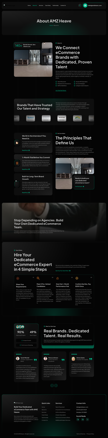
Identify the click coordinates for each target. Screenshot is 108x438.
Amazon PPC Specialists (82, 81)
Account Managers (80, 83)
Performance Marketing (27, 345)
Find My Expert (78, 186)
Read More (25, 150)
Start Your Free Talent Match (62, 270)
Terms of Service (81, 434)
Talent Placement (62, 81)
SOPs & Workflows (62, 85)
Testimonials (55, 5)
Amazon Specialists (61, 415)
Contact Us (63, 5)
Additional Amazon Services (63, 420)
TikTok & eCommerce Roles (63, 417)
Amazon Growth (27, 340)
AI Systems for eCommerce (64, 83)
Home (29, 5)
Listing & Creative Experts (82, 85)
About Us (35, 5)
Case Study (48, 5)
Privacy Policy (90, 434)
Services (41, 5)
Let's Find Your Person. (61, 90)
